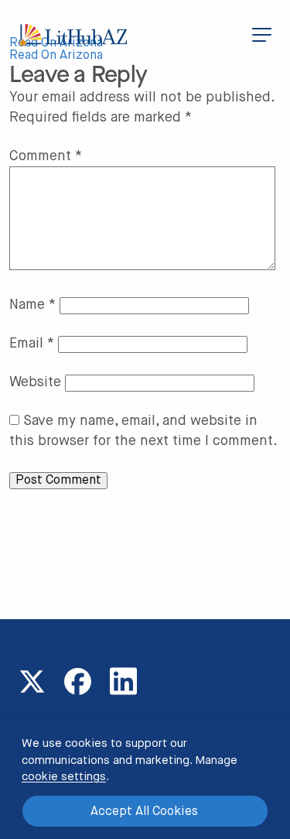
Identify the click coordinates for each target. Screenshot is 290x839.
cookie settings (64, 776)
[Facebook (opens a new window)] (77, 681)
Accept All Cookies (144, 812)
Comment (45, 156)
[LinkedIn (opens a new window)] (123, 681)
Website (35, 382)
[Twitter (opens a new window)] (32, 681)
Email (31, 344)
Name (32, 305)
